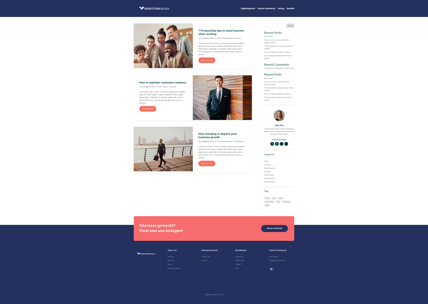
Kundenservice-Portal (277, 260)
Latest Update (269, 202)
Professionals (227, 141)
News (278, 202)
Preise (170, 264)
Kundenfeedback (174, 268)
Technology (286, 202)
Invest (274, 198)
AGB (237, 268)
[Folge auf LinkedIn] (271, 269)
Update (267, 205)
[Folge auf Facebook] (272, 144)
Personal (237, 38)
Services (171, 257)
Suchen (290, 26)
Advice (165, 87)
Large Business (228, 38)
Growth (267, 198)
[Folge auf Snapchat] (281, 144)
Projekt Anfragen (274, 228)
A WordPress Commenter (273, 68)
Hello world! (268, 36)
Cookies (238, 264)
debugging (205, 38)
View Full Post (207, 60)
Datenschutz (239, 260)
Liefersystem (273, 257)
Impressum (239, 257)
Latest (281, 198)
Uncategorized (269, 182)
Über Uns (171, 260)
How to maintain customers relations (162, 82)
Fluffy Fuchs (206, 257)
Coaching (172, 87)
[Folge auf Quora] (286, 144)
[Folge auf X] (277, 144)
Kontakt (204, 260)
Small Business (238, 141)
